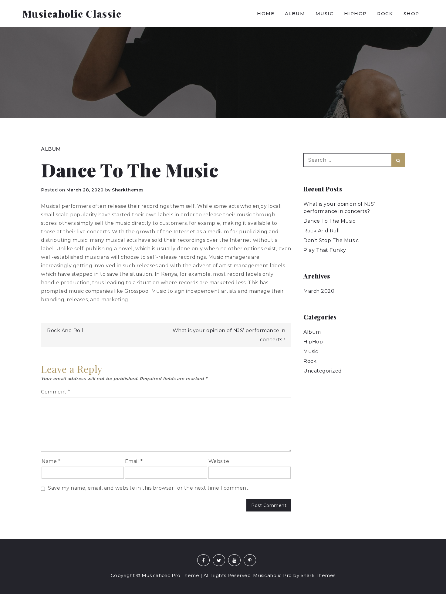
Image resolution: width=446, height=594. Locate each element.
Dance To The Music (329, 221)
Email (134, 461)
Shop (411, 13)
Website (218, 461)
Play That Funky (324, 250)
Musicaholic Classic (72, 13)
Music (325, 13)
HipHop (355, 13)
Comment (55, 392)
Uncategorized (322, 371)
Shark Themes (318, 575)
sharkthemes (128, 190)
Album (295, 13)
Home (265, 13)
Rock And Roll (65, 330)
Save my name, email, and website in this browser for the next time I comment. (149, 488)
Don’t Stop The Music (331, 240)
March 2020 (318, 291)
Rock (385, 13)
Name (51, 461)
